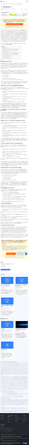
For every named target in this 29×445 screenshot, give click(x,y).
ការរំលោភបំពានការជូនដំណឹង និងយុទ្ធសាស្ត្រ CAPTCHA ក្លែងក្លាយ (10, 51)
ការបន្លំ (10, 308)
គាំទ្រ (16, 415)
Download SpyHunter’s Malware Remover (13, 24)
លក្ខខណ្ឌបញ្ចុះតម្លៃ (11, 382)
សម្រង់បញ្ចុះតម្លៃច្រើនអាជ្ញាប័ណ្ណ (20, 254)
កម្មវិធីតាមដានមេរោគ (10, 420)
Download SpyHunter (10, 253)
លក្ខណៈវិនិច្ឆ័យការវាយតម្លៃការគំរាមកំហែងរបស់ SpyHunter (16, 434)
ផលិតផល (2, 415)
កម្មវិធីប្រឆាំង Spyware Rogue (6, 330)
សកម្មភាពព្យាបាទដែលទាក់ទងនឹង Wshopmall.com (10, 53)
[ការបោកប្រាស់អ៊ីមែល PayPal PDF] (7, 301)
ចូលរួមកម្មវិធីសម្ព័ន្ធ (24, 418)
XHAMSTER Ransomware (21, 329)
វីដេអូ (8, 421)
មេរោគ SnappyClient (5, 284)
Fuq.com (3, 329)
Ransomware (18, 330)
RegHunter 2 (2, 419)
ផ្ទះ (1, 434)
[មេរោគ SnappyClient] (7, 280)
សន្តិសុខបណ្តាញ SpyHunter (17, 419)
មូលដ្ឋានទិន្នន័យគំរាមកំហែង (10, 418)
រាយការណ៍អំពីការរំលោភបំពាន (24, 421)
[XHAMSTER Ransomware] (22, 324)
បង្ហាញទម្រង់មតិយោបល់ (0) (5, 269)
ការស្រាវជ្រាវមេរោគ (10, 416)
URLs (2, 59)
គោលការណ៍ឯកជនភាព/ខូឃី (22, 404)
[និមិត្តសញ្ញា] (3, 1)
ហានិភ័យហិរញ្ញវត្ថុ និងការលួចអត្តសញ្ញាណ (10, 54)
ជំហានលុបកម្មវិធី (4, 434)
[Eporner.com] (7, 345)
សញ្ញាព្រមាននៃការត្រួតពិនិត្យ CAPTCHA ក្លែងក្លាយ (11, 52)
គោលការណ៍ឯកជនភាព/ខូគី (4, 382)
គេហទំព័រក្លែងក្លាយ (19, 287)
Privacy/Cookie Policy (21, 27)
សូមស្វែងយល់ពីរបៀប (24, 382)
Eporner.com (3, 349)
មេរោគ (2, 286)
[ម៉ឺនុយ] (27, 1)
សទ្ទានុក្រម (9, 422)
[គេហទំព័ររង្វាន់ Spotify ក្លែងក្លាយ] (22, 280)
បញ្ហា (2, 351)
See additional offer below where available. (10, 27)
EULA (16, 27)
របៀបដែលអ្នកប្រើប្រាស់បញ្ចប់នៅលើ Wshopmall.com (10, 49)
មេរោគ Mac (2, 331)
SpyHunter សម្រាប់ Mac (18, 418)
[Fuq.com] (7, 324)
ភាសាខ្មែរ (26, 9)
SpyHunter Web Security (3, 418)
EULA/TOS (26, 381)
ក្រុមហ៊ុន (24, 415)
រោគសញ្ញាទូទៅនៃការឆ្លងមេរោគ (7, 55)
